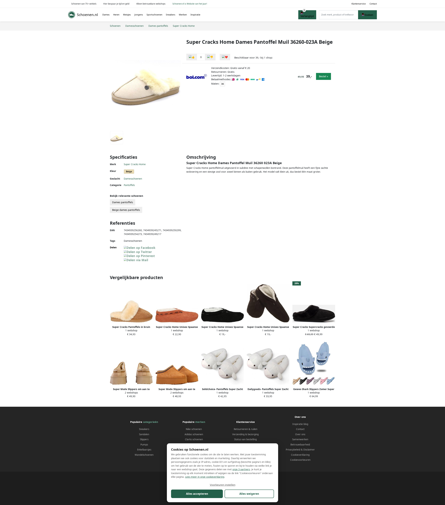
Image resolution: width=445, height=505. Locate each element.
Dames (106, 14)
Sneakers (170, 14)
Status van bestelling (245, 439)
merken (200, 422)
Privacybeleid (293, 449)
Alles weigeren (249, 493)
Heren (116, 14)
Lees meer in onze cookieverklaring (204, 476)
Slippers (144, 439)
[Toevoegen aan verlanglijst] (225, 57)
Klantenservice (358, 3)
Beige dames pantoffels (126, 210)
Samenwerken (300, 439)
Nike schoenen (194, 429)
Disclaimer (309, 449)
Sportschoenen (154, 14)
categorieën (150, 422)
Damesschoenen (133, 178)
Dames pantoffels (122, 202)
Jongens (138, 14)
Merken (183, 14)
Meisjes (127, 14)
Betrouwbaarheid (300, 444)
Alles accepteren (197, 493)
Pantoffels (129, 185)
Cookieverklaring (300, 454)
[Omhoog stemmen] (192, 57)
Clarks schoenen (194, 439)
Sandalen (144, 434)
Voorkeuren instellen (222, 484)
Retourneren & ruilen (245, 429)
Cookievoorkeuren (300, 459)
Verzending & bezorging (245, 434)
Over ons (300, 434)
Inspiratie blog (300, 424)
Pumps (144, 444)
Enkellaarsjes (144, 449)
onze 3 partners (241, 469)
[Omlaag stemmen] (210, 57)
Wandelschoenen (144, 454)
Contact (373, 3)
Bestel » (323, 76)
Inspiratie (195, 14)
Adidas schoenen (194, 434)
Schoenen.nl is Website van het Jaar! (189, 3)
